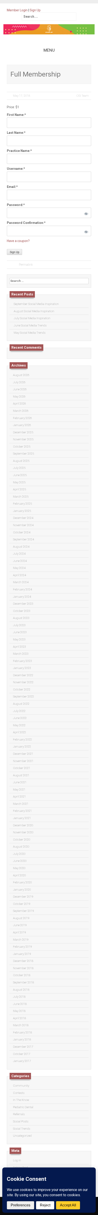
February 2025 (22, 503)
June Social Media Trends (30, 325)
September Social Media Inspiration (36, 304)
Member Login (17, 10)
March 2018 (20, 1025)
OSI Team (82, 95)
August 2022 (21, 703)
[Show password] (85, 213)
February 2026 (22, 418)
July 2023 (19, 625)
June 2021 (20, 782)
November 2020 (23, 832)
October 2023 (21, 611)
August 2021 (21, 775)
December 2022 (23, 675)
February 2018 (22, 1032)
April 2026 (19, 403)
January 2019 (22, 954)
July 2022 (19, 711)
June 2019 (20, 925)
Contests (18, 1093)
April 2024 (19, 575)
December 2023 (23, 603)
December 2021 (23, 753)
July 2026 (19, 382)
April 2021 (19, 796)
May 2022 (19, 725)
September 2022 (23, 696)
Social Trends (21, 1128)
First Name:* (16, 115)
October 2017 (21, 1054)
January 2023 (22, 668)
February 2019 (22, 946)
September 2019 (23, 911)
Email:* (12, 187)
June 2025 (20, 475)
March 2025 (20, 496)
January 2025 (22, 511)
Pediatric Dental (23, 1107)
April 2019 (19, 932)
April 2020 (19, 875)
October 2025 (21, 446)
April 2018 (19, 1018)
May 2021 (19, 789)
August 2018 (21, 989)
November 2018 (23, 968)
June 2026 (20, 389)
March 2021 (20, 803)
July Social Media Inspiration (32, 318)
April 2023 (19, 646)
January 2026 (22, 425)
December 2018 (23, 961)
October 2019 (21, 904)
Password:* (16, 205)
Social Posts (20, 1121)
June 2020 (20, 861)
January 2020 (22, 889)
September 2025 (23, 453)
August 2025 (21, 461)
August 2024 (21, 546)
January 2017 (22, 1061)
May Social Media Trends (29, 332)
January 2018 (22, 1039)
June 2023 (20, 632)
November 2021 (23, 761)
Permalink (26, 264)
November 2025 (23, 439)
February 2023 (22, 661)
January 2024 (22, 596)
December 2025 (23, 432)
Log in (17, 1160)
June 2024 (20, 561)
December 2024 (23, 518)
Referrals (19, 1114)
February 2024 (22, 589)
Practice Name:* (19, 151)
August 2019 (21, 918)
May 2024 (19, 568)
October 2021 (21, 768)
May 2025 (19, 482)
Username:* (16, 168)
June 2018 (20, 1004)
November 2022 (23, 682)
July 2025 (19, 468)
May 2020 (19, 868)
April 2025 (19, 489)
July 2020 (19, 854)
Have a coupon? (18, 241)
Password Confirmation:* (26, 223)
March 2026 (20, 410)
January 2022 (22, 746)
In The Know (21, 1100)
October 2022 (21, 689)
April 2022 (19, 732)
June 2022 (20, 718)
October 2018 (21, 975)
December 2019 (23, 896)
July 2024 (19, 553)
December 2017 (23, 1046)
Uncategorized (22, 1135)
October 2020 (21, 839)
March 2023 (20, 653)
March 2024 (20, 582)
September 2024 (23, 539)
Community (21, 1085)
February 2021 (22, 810)
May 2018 (19, 1011)
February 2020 (22, 882)
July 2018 (19, 996)
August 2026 (21, 375)
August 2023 (21, 618)
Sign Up (35, 10)
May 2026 (19, 396)
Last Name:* (16, 132)
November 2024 (23, 525)
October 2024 (21, 532)
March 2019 (20, 939)
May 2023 (19, 639)
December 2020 (23, 825)
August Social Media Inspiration (34, 311)
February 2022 (22, 739)
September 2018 (23, 982)
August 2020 (21, 846)
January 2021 (22, 818)
